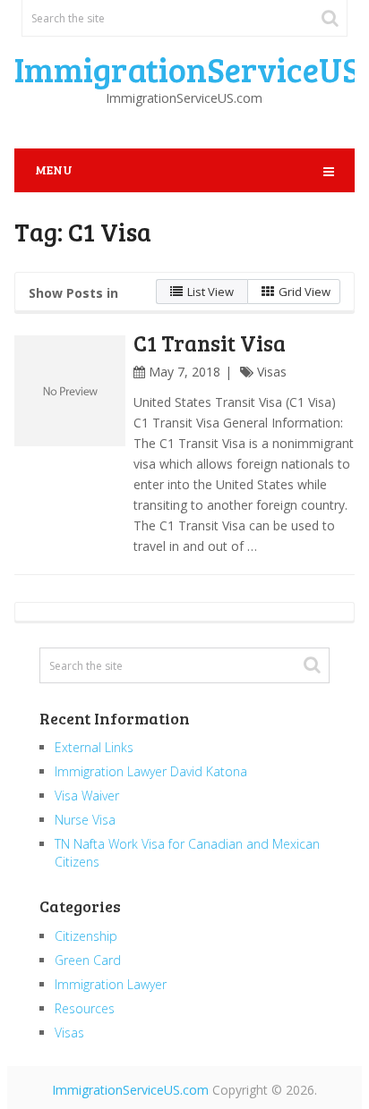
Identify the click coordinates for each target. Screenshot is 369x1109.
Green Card (88, 960)
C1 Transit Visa (209, 343)
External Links (94, 747)
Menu (54, 169)
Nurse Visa (85, 819)
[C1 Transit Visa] (69, 390)
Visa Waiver (87, 795)
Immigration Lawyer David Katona (151, 771)
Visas (272, 371)
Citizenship (86, 935)
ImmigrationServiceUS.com (130, 1089)
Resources (85, 1008)
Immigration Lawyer (111, 984)
